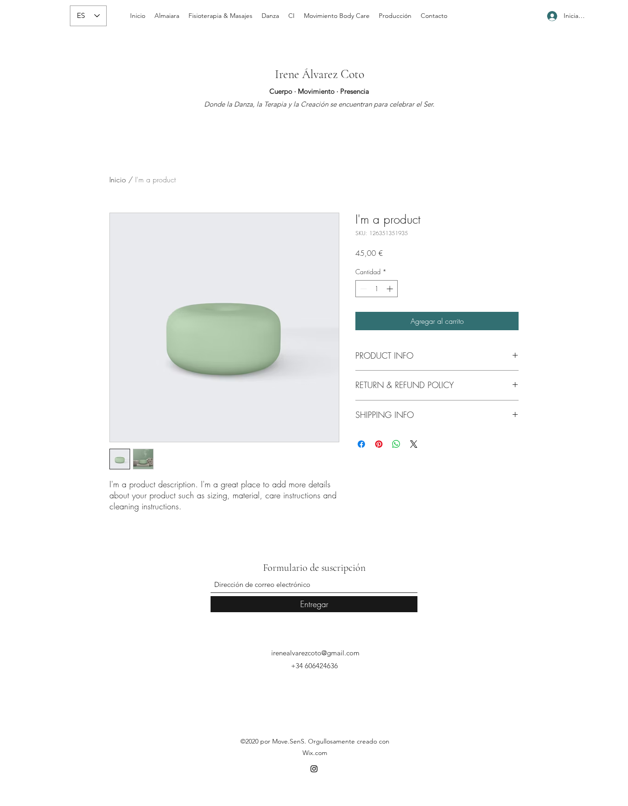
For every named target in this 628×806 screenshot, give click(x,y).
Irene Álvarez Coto (319, 74)
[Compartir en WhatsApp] (396, 444)
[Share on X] (413, 444)
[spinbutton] (376, 289)
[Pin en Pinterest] (378, 444)
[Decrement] (362, 289)
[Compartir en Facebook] (361, 444)
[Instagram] (314, 768)
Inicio (117, 180)
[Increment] (390, 289)
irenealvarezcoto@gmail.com (315, 652)
